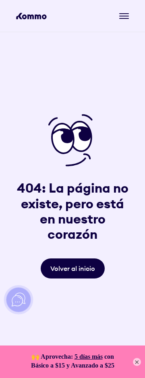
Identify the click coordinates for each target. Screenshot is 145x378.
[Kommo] (31, 16)
